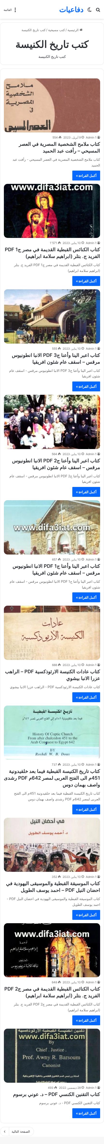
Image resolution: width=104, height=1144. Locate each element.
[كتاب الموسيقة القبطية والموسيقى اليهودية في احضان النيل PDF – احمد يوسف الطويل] (52, 845)
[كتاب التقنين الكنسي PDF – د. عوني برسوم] (52, 1056)
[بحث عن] (98, 11)
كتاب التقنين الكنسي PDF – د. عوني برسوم (56, 1094)
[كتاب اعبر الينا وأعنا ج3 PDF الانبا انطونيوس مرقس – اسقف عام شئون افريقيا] (52, 316)
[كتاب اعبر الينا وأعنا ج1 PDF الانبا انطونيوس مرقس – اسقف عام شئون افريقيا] (52, 527)
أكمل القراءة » (86, 175)
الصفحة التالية (21, 1131)
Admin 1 (91, 137)
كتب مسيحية (56, 30)
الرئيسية (73, 30)
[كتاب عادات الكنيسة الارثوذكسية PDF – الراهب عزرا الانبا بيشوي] (52, 633)
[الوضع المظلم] (89, 11)
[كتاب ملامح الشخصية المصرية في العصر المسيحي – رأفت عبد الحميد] (52, 105)
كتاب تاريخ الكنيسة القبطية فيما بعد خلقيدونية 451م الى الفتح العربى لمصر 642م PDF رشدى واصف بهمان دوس (52, 778)
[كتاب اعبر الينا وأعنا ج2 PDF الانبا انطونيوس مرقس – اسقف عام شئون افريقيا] (52, 422)
